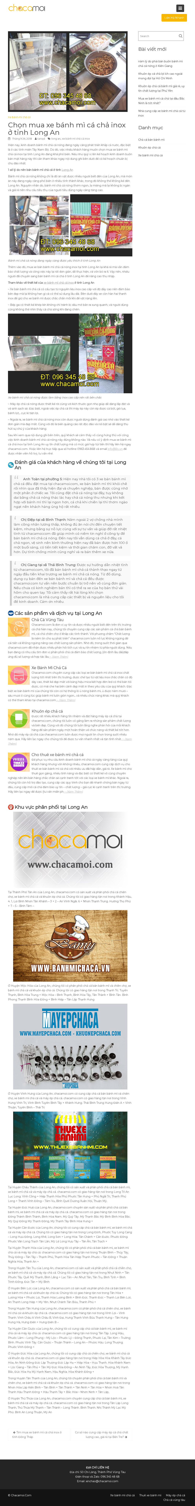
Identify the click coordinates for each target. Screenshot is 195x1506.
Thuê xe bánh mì (150, 1495)
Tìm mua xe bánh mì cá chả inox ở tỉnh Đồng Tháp (37, 1435)
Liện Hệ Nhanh (174, 17)
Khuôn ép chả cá (149, 147)
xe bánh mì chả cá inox (76, 138)
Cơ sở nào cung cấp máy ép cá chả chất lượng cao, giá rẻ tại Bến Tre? (101, 1435)
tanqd (41, 138)
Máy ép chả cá (175, 1495)
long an (56, 138)
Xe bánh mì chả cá (19, 117)
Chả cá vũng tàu (174, 1500)
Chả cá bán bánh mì (151, 139)
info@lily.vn (115, 449)
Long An (67, 170)
